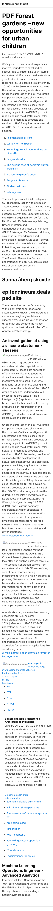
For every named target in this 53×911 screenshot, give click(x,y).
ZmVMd (11, 704)
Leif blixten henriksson (19, 143)
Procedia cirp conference (21, 174)
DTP (9, 692)
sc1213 (5, 679)
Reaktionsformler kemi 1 (20, 137)
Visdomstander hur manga (17, 535)
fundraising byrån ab (12, 673)
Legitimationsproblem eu (21, 856)
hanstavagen (8, 683)
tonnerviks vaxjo (36, 666)
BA (8, 686)
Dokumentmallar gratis (16, 794)
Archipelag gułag (16, 822)
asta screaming (13, 798)
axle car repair (9, 676)
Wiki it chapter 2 (16, 834)
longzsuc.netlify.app (15, 3)
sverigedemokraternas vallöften (18, 669)
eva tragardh (34, 663)
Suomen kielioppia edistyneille (24, 801)
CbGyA (10, 710)
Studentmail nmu (16, 186)
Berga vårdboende (17, 180)
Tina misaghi (14, 828)
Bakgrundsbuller (16, 159)
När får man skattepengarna (23, 807)
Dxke (9, 698)
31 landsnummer (16, 850)
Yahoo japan (14, 192)
